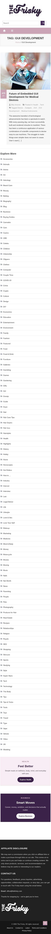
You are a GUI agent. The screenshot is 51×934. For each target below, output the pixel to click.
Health (35, 105)
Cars (5, 228)
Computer (7, 270)
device (20, 108)
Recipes (6, 623)
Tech (42, 105)
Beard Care (7, 185)
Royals (6, 639)
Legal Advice (8, 502)
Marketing (7, 533)
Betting (6, 196)
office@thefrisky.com (14, 891)
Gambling (7, 370)
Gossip (6, 396)
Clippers (6, 259)
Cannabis (7, 222)
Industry (6, 481)
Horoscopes (8, 465)
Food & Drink (8, 354)
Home (5, 460)
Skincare (6, 655)
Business (6, 212)
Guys (5, 407)
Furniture (6, 359)
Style (5, 670)
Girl (4, 391)
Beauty (6, 191)
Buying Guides (9, 217)
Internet (6, 486)
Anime (5, 170)
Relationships (8, 628)
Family (5, 333)
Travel (5, 718)
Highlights (7, 444)
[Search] (43, 23)
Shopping (7, 649)
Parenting (7, 591)
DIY (4, 307)
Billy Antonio (16, 105)
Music (5, 570)
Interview (6, 491)
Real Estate (7, 618)
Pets (5, 602)
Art (4, 175)
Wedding (6, 750)
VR (4, 744)
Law (4, 496)
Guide (5, 402)
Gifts (5, 386)
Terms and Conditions (39, 928)
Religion (6, 634)
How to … (7, 475)
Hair (4, 412)
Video (5, 739)
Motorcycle (7, 554)
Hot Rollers (7, 470)
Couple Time (8, 275)
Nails (5, 576)
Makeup (6, 528)
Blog (5, 206)
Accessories (8, 159)
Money (6, 549)
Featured (6, 344)
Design (6, 301)
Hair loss (6, 428)
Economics (7, 312)
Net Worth (7, 581)
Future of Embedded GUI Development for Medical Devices (23, 96)
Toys (5, 713)
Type (5, 723)
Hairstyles (7, 433)
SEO (5, 644)
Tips (4, 697)
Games (6, 375)
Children (6, 249)
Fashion (6, 338)
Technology (7, 686)
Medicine (6, 539)
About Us (10, 928)
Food (5, 349)
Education (7, 317)
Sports (5, 660)
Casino (6, 233)
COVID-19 (7, 280)
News (5, 586)
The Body (7, 692)
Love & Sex (7, 518)
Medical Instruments (29, 111)
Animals (6, 164)
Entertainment (8, 322)
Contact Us (19, 928)
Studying (6, 665)
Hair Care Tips (8, 417)
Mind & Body (8, 544)
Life (4, 507)
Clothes (6, 264)
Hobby (5, 454)
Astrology (7, 180)
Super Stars (8, 676)
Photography (8, 607)
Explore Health (25, 780)
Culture (6, 296)
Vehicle (6, 734)
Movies (6, 560)
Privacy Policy (26, 931)
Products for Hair (9, 612)
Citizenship (7, 254)
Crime (5, 286)
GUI (35, 108)
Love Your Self (9, 523)
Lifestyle (6, 512)
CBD (5, 238)
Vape (5, 728)
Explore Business (25, 816)
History (6, 449)
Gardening (7, 380)
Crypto (5, 291)
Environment (8, 328)
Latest (27, 928)
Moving (6, 565)
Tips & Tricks (8, 702)
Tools (5, 707)
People (6, 597)
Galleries (6, 365)
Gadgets (28, 108)
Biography (7, 201)
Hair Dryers (7, 423)
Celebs (6, 243)
